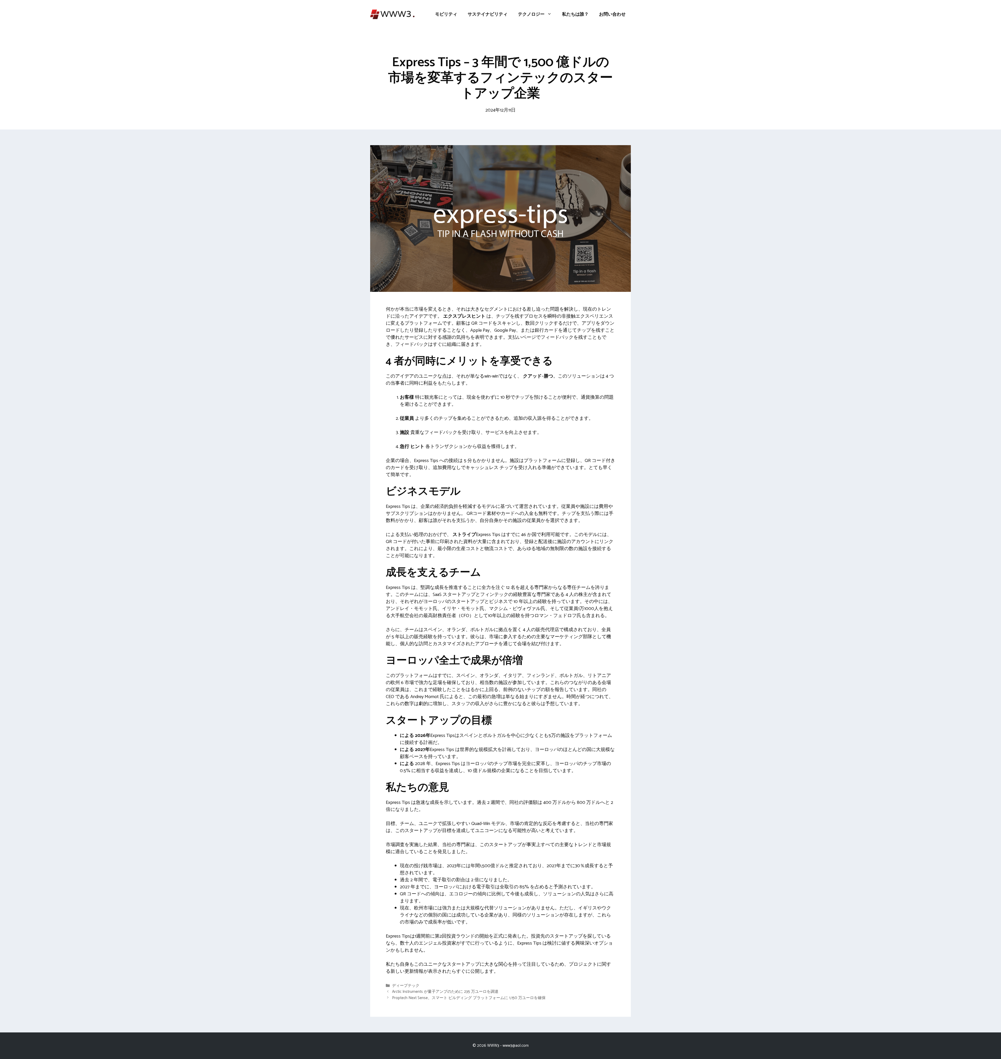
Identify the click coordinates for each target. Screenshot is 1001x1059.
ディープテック (405, 985)
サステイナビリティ (488, 14)
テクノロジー (531, 14)
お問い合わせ (612, 14)
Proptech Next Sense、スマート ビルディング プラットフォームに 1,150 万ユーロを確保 (469, 998)
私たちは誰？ (575, 14)
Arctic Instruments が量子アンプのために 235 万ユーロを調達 (445, 992)
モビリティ (446, 14)
